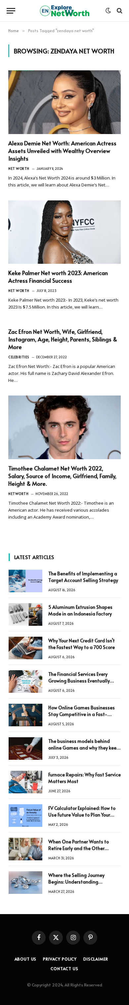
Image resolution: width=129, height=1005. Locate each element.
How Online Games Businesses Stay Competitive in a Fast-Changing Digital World (81, 714)
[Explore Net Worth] (64, 11)
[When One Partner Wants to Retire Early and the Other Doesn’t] (25, 849)
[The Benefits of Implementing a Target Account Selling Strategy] (25, 581)
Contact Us (64, 968)
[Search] (118, 10)
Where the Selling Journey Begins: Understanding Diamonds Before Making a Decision (78, 885)
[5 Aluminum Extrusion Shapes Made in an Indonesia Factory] (25, 614)
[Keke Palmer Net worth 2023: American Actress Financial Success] (64, 232)
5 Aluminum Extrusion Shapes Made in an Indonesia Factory (80, 610)
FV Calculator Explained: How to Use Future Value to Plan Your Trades (81, 815)
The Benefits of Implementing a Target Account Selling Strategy (83, 576)
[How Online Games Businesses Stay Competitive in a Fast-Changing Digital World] (25, 715)
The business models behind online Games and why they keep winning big (83, 747)
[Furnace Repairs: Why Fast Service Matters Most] (25, 782)
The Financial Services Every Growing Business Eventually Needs (79, 680)
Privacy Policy (60, 959)
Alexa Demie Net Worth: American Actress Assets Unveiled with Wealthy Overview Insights (62, 150)
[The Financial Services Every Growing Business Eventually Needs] (25, 681)
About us (26, 959)
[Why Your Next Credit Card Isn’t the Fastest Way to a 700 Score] (25, 648)
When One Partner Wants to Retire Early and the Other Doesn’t (78, 848)
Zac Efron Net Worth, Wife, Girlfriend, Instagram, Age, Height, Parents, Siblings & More (62, 339)
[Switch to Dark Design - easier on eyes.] (108, 11)
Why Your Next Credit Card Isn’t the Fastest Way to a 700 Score (81, 643)
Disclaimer (95, 959)
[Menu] (11, 10)
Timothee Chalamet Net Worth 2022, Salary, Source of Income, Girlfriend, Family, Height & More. (62, 475)
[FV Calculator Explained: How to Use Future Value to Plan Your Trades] (25, 815)
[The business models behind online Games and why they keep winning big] (25, 748)
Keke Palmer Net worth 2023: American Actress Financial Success (58, 276)
